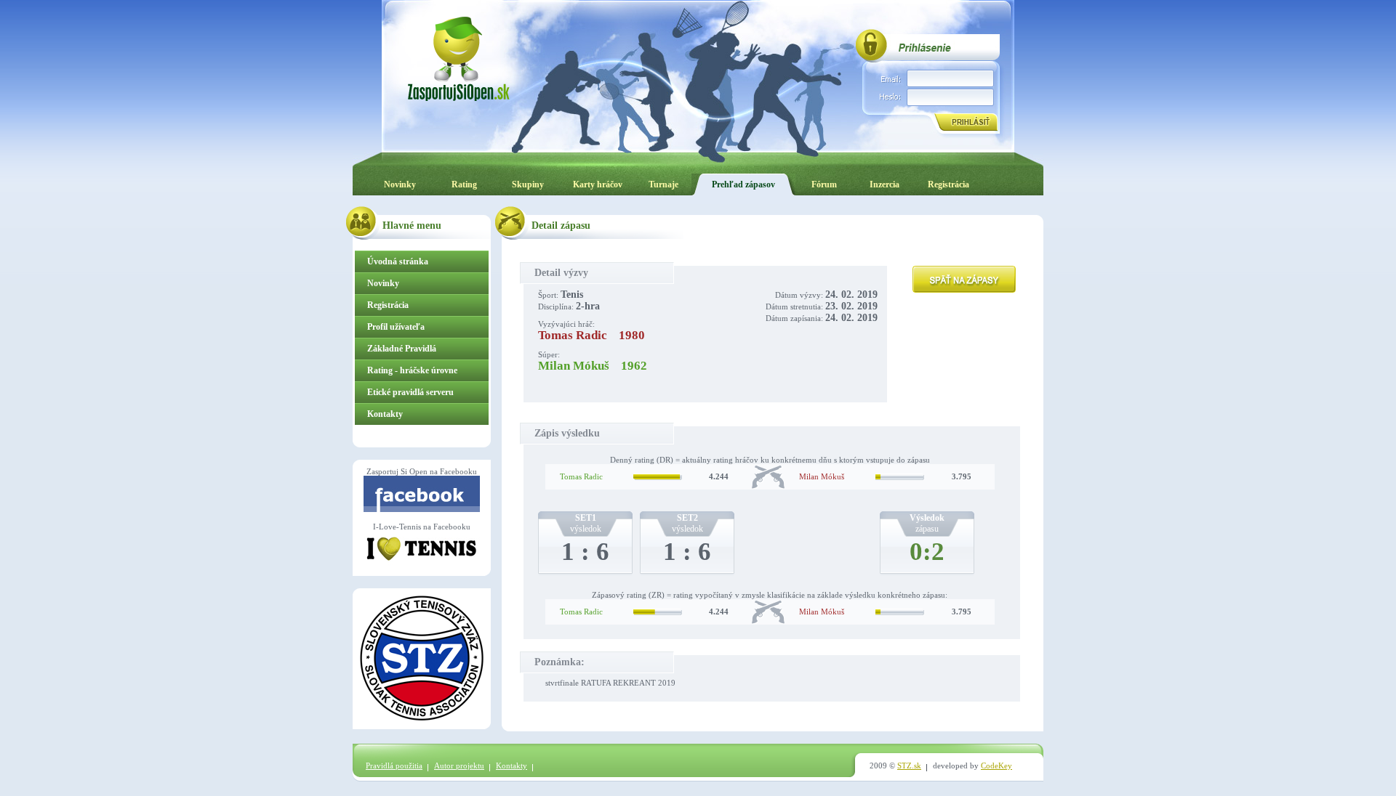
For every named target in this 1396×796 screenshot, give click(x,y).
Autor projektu (459, 765)
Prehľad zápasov (743, 184)
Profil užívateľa (396, 327)
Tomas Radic (581, 476)
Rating (464, 184)
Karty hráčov (597, 184)
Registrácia (948, 184)
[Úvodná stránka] (458, 58)
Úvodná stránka (397, 261)
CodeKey (996, 765)
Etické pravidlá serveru (410, 392)
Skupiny (528, 184)
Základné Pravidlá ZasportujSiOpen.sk (405, 352)
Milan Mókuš (821, 476)
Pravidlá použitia (394, 765)
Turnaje (663, 184)
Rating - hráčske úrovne (412, 370)
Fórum (824, 184)
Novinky (400, 184)
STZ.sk (909, 765)
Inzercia (884, 184)
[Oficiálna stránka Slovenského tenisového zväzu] (422, 717)
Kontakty (385, 414)
